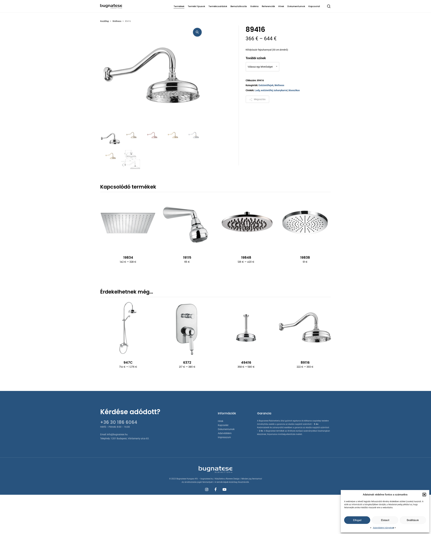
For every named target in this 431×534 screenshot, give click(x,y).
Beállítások (413, 520)
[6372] (187, 328)
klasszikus (294, 90)
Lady (257, 90)
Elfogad (357, 520)
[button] (424, 494)
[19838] (305, 223)
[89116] (305, 328)
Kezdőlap (104, 21)
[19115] (187, 223)
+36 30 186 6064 (118, 422)
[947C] (128, 328)
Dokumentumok (226, 429)
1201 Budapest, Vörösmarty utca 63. (130, 438)
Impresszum (224, 437)
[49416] (246, 328)
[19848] (246, 223)
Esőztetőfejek (266, 85)
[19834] (128, 223)
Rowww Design (233, 479)
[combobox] (262, 66)
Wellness (116, 21)
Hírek (220, 421)
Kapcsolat (223, 425)
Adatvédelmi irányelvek (383, 528)
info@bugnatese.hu (117, 434)
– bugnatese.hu (206, 479)
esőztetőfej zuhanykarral (274, 90)
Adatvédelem (224, 433)
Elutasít (385, 520)
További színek (256, 58)
